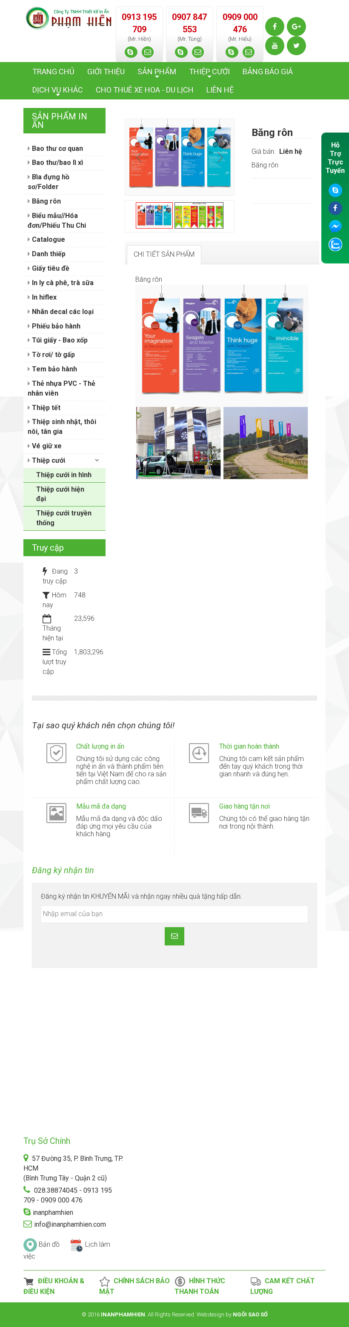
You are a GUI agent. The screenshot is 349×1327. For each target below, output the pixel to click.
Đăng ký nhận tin (63, 870)
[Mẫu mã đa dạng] (56, 813)
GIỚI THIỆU (106, 71)
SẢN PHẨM (156, 74)
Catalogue (47, 239)
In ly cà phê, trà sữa (62, 283)
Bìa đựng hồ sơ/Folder (48, 182)
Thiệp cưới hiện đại (60, 494)
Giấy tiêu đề (49, 268)
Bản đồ (49, 1244)
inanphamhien (53, 1212)
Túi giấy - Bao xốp (59, 340)
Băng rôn (45, 201)
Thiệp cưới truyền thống (64, 518)
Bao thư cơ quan (56, 148)
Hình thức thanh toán (199, 1286)
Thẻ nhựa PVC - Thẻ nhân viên (61, 388)
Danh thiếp (48, 254)
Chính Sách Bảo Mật (134, 1286)
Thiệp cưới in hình (64, 475)
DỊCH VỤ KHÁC (57, 92)
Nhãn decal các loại (62, 312)
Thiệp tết (45, 408)
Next (219, 157)
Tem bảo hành (53, 369)
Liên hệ (290, 151)
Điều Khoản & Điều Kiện (53, 1286)
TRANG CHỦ (53, 71)
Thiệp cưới (47, 460)
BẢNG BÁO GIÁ (268, 71)
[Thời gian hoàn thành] (199, 753)
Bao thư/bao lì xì (56, 162)
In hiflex (43, 297)
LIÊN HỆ (220, 89)
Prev (140, 157)
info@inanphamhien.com (70, 1224)
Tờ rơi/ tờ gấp (52, 355)
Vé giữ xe (46, 446)
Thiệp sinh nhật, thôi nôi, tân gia (62, 427)
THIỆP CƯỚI (209, 74)
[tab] (164, 254)
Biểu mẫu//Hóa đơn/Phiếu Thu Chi (57, 220)
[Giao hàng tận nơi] (199, 813)
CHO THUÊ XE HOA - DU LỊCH (145, 89)
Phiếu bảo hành (55, 326)
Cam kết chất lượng (282, 1286)
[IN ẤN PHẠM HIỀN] (68, 18)
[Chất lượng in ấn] (56, 753)
